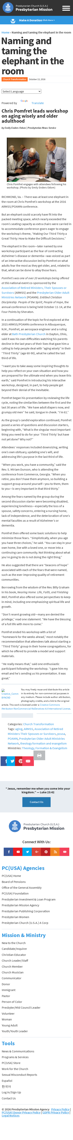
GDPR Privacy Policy (55, 1112)
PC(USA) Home (11, 876)
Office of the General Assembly (21, 887)
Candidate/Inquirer (14, 949)
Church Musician (13, 972)
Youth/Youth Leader (15, 1031)
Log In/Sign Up (11, 1092)
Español (7, 1081)
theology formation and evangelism (43, 743)
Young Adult (10, 1025)
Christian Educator (14, 955)
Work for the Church (15, 1069)
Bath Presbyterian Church (29, 334)
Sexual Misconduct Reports (19, 1075)
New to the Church (14, 943)
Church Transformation (14, 79)
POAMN (13, 738)
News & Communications (18, 1051)
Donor (6, 984)
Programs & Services (15, 1057)
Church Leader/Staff (15, 960)
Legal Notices (10, 1115)
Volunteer (8, 1013)
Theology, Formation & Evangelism (44, 748)
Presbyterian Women (15, 917)
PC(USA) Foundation (15, 893)
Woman (7, 1019)
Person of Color (12, 1002)
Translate (38, 103)
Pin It (19, 759)
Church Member (12, 966)
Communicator (11, 978)
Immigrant (8, 990)
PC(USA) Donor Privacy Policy (21, 1112)
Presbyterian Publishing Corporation (26, 911)
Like (4, 759)
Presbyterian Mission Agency (20, 905)
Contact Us (36, 802)
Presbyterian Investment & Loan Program (28, 899)
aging (18, 729)
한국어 (6, 1086)
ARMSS (28, 729)
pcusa (61, 734)
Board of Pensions (14, 882)
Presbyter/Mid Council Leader (21, 1007)
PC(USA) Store (11, 1063)
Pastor (6, 996)
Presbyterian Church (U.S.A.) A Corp (25, 923)
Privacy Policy (60, 1109)
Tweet (11, 759)
